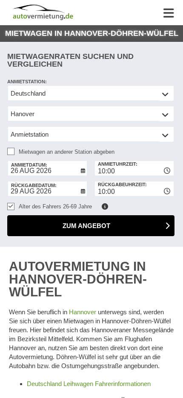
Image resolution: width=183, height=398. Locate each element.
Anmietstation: (27, 81)
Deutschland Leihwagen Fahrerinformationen (89, 383)
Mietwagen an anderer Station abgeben (66, 152)
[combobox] (134, 168)
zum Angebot (86, 225)
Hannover (82, 312)
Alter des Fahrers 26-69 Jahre (55, 206)
